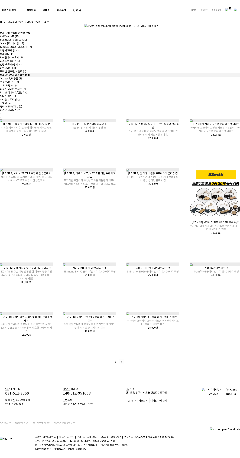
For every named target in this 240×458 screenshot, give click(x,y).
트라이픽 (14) (7, 54)
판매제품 (31, 10)
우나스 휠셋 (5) (8, 96)
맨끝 (127, 361)
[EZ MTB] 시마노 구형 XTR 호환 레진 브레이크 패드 (89, 322)
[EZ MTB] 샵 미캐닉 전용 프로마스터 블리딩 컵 (153, 176)
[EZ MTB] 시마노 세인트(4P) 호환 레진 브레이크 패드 (26, 324)
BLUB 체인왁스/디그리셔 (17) (16, 47)
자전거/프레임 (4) (9, 50)
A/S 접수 (131, 400)
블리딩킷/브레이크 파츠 (36, 22)
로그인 (194, 10)
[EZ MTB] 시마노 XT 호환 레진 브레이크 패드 (153, 320)
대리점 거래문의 (158, 400)
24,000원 (216, 134)
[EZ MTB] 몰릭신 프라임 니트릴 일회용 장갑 (26, 127)
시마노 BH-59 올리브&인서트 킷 (153, 269)
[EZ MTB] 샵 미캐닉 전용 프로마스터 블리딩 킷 (26, 273)
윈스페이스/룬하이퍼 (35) (13, 40)
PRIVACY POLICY (41, 423)
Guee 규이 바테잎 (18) (12, 43)
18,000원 (216, 232)
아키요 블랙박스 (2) (10, 110)
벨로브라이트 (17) (9, 82)
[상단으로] (235, 444)
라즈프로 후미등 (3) (10, 61)
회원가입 (204, 10)
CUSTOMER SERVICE (64, 423)
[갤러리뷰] (0, 117)
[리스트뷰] (0, 113)
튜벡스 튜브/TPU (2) (11, 106)
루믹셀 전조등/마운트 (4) (13, 71)
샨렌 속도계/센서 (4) (11, 64)
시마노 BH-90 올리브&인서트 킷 (90, 269)
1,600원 (26, 134)
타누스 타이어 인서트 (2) (13, 89)
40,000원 (216, 275)
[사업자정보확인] (88, 444)
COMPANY (5, 423)
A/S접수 (77, 10)
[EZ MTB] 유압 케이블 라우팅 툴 (89, 125)
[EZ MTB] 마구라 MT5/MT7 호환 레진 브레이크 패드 (90, 178)
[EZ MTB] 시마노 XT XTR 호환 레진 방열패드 (26, 176)
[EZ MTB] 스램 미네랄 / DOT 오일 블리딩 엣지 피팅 (153, 129)
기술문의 (61, 10)
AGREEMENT (21, 423)
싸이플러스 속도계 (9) (11, 57)
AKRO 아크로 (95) (10, 36)
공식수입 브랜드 (16, 22)
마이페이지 (216, 10)
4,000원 (89, 131)
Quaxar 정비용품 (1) (11, 78)
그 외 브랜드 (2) (8, 85)
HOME (3, 22)
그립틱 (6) (5, 103)
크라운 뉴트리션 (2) (10, 99)
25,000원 (90, 187)
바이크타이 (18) (8, 68)
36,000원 (153, 184)
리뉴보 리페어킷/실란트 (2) (14, 92)
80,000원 (26, 282)
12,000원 (153, 138)
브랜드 (46, 10)
